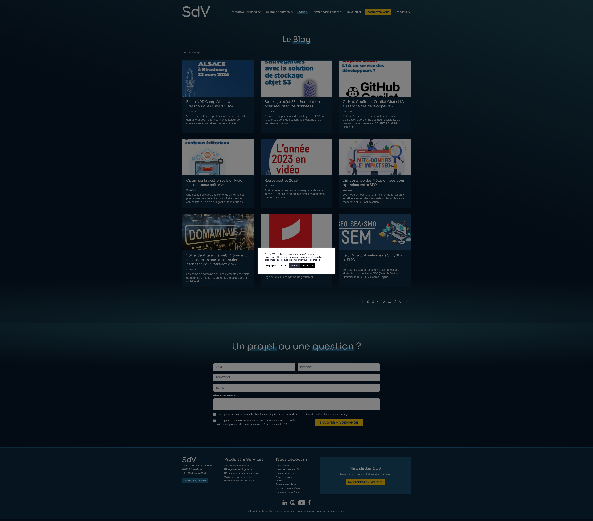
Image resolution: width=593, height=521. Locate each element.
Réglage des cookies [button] (276, 265)
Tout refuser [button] (307, 266)
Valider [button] (294, 265)
